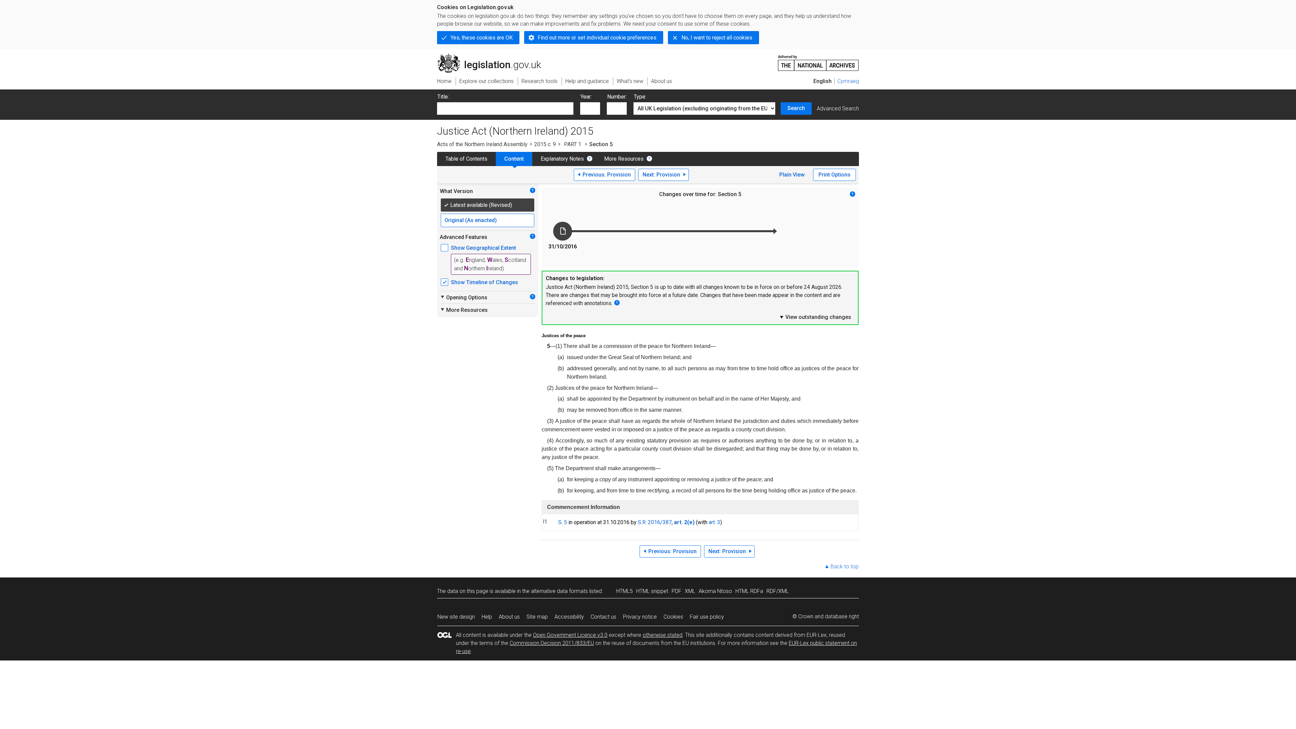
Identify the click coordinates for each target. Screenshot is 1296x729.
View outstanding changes (815, 317)
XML (690, 591)
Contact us (603, 617)
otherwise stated (662, 635)
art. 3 (714, 522)
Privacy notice (640, 617)
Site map (537, 617)
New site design (456, 617)
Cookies (673, 617)
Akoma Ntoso (715, 591)
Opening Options (463, 297)
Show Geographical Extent (483, 248)
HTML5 (624, 591)
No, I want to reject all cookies (716, 37)
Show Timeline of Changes (484, 282)
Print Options (834, 174)
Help (487, 617)
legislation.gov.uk (493, 56)
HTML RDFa (749, 591)
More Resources (624, 159)
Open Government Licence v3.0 (570, 635)
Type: (640, 96)
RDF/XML (777, 591)
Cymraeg (848, 81)
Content (514, 159)
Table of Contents (466, 159)
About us (509, 617)
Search (796, 108)
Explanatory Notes (562, 159)
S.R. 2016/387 (655, 522)
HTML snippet (652, 591)
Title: (443, 96)
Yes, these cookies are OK (482, 37)
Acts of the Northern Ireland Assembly (482, 144)
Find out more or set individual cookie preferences (597, 37)
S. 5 (562, 522)
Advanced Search (838, 108)
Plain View (792, 174)
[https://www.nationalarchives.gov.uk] (818, 60)
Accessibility (569, 617)
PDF (676, 591)
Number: (617, 96)
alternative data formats (559, 591)
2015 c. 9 (545, 144)
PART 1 (573, 144)
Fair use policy (707, 617)
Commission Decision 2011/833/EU (552, 643)
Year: (586, 96)
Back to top (845, 566)
